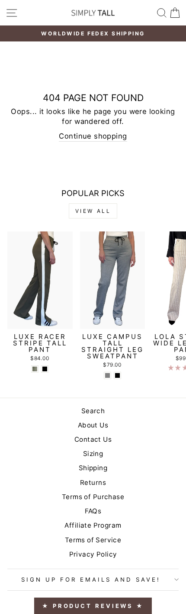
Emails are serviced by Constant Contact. (66, 393)
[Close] (169, 178)
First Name (44, 317)
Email (32, 276)
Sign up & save (93, 418)
